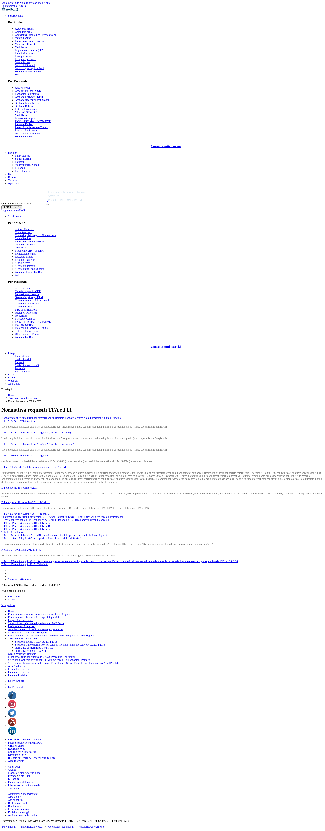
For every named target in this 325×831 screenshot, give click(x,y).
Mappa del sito (16, 772)
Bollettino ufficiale (18, 803)
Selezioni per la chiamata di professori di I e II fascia (36, 623)
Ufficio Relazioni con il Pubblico (25, 739)
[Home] (75, 200)
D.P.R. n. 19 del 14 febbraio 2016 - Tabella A (25, 523)
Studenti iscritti (23, 158)
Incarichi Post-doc (17, 675)
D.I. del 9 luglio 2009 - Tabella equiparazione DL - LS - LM (33, 467)
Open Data (14, 766)
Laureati (19, 161)
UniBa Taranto (16, 687)
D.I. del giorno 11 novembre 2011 (19, 487)
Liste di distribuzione (26, 109)
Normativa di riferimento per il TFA (34, 647)
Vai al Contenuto (10, 2)
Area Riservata (16, 760)
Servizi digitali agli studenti (29, 68)
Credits (12, 769)
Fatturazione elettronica (20, 781)
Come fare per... (23, 31)
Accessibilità (33, 772)
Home (11, 395)
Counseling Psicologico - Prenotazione (35, 34)
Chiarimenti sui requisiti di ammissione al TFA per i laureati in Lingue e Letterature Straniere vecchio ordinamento (62, 516)
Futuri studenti (22, 155)
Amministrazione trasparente (23, 793)
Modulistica (21, 47)
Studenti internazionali (27, 164)
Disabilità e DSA (17, 754)
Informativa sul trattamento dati (24, 785)
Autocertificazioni (24, 28)
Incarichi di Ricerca (18, 672)
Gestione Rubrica (24, 106)
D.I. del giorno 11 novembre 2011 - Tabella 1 (25, 502)
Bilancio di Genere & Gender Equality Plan (31, 757)
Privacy (12, 775)
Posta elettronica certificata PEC (25, 742)
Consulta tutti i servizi (166, 146)
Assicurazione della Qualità (22, 815)
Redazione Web (16, 748)
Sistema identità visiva (27, 130)
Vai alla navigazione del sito (35, 2)
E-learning (13, 778)
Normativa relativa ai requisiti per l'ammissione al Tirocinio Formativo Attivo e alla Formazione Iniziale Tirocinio (61, 417)
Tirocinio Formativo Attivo (22, 398)
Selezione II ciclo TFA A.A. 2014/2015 (36, 641)
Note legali (24, 775)
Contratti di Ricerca (18, 669)
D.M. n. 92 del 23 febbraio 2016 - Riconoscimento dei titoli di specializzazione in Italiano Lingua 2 (54, 535)
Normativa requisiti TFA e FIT (31, 650)
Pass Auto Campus (25, 118)
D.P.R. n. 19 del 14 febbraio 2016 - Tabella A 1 (26, 529)
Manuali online (23, 37)
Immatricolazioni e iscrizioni (30, 40)
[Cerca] (47, 204)
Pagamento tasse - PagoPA (29, 50)
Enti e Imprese (22, 170)
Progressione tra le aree (20, 620)
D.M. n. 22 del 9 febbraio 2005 (18, 420)
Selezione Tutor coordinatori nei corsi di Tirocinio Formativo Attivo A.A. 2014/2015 (60, 644)
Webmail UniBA (24, 136)
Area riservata (22, 87)
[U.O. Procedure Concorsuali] (24, 200)
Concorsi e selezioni (19, 809)
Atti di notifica (16, 799)
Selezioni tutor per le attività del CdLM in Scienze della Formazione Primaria (49, 659)
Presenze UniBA (24, 124)
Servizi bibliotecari (25, 65)
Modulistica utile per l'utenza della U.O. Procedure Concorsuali (42, 656)
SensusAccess (22, 62)
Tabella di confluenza (12, 532)
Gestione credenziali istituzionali (32, 99)
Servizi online (15, 15)
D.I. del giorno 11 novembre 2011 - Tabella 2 (25, 513)
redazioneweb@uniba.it (91, 826)
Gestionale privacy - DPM (29, 96)
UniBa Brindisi (16, 680)
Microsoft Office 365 (26, 44)
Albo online (14, 796)
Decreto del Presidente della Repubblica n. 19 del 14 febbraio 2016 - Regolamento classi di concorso (55, 519)
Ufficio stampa (16, 745)
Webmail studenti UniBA (28, 71)
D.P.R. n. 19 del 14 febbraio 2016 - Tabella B (25, 526)
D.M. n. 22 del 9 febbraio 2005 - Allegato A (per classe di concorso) (37, 444)
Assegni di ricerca (17, 666)
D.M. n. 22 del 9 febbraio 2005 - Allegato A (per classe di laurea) (36, 432)
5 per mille (13, 788)
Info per (12, 152)
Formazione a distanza (27, 93)
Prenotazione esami (25, 53)
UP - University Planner (27, 133)
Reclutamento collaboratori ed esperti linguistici (33, 617)
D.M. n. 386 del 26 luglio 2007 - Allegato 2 (24, 455)
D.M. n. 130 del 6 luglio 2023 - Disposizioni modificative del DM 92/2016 (41, 538)
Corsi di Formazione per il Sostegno (27, 632)
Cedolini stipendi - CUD (28, 90)
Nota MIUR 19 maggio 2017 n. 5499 (21, 549)
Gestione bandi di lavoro (28, 103)
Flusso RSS (14, 596)
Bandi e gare (15, 806)
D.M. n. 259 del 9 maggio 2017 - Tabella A (24, 564)
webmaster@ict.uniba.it (60, 826)
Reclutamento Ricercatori (21, 626)
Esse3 (11, 174)
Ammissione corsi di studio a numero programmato (35, 629)
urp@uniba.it (8, 826)
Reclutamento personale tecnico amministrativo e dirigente (39, 614)
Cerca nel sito (8, 203)
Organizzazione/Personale (22, 653)
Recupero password (25, 59)
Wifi (17, 74)
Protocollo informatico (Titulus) (31, 127)
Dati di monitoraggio (19, 812)
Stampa (12, 599)
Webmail (13, 180)
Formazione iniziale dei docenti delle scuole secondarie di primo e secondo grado (51, 635)
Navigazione (8, 605)
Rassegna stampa (24, 56)
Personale (20, 167)
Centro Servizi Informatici (22, 751)
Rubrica (12, 177)
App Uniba (14, 183)
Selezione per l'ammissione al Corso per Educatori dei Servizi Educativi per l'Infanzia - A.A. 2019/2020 (63, 663)
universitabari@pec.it (31, 826)
